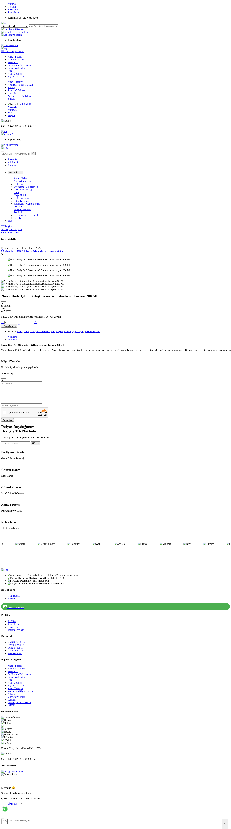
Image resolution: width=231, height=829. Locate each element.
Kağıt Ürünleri (15, 73)
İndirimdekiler (26, 104)
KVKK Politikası (16, 642)
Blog (10, 112)
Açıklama (12, 336)
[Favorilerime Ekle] (19, 325)
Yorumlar (12, 339)
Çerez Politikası (15, 647)
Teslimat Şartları (16, 650)
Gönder (35, 443)
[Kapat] (4, 821)
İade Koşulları (15, 653)
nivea (19, 331)
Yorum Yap (7, 420)
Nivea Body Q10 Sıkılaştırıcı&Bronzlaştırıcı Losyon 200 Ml (34, 251)
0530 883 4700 (11, 232)
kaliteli (67, 331)
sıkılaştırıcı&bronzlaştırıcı (42, 331)
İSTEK (11, 98)
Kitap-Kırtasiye (15, 81)
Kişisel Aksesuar (16, 76)
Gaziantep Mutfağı (17, 68)
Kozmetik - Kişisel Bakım (20, 84)
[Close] (2, 818)
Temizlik (12, 93)
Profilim (12, 621)
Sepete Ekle (10, 326)
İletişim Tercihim (16, 629)
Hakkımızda (14, 595)
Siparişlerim (13, 12)
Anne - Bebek (15, 56)
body (26, 331)
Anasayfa (12, 107)
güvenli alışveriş (93, 331)
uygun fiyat (77, 331)
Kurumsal (12, 4)
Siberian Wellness (16, 90)
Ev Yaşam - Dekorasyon (20, 65)
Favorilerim (13, 9)
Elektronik (13, 62)
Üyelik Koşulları (16, 645)
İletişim (11, 115)
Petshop (11, 87)
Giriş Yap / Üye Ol (13, 229)
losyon (59, 331)
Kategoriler (14, 172)
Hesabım (12, 6)
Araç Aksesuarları (16, 59)
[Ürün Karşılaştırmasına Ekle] (22, 325)
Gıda (10, 71)
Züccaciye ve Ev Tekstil (19, 96)
